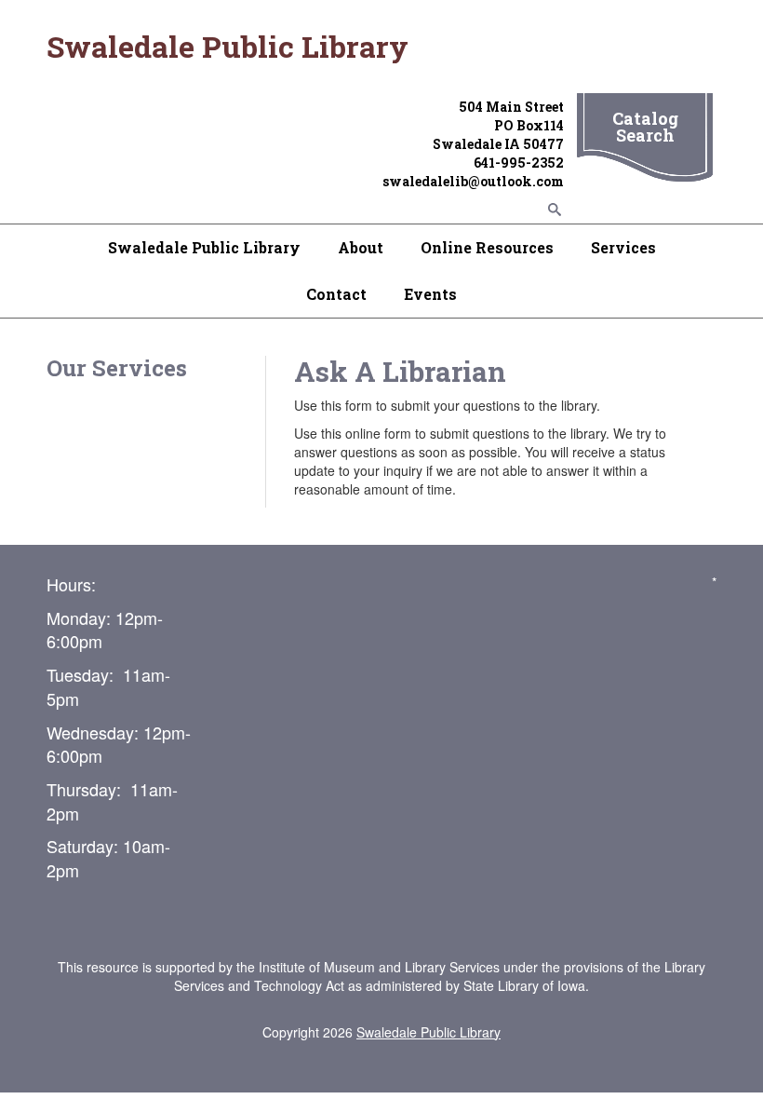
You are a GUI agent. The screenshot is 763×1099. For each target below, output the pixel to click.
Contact (336, 294)
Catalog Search (645, 126)
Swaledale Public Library (204, 247)
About (360, 247)
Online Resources (487, 247)
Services (623, 247)
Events (430, 294)
